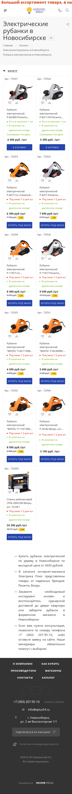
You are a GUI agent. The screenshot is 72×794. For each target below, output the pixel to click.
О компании (23, 663)
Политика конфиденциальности (39, 744)
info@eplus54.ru (39, 709)
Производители (23, 670)
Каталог (48, 677)
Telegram (26, 690)
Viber (36, 690)
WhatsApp (46, 690)
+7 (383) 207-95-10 (26, 701)
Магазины (53, 670)
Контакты (25, 677)
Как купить (50, 663)
